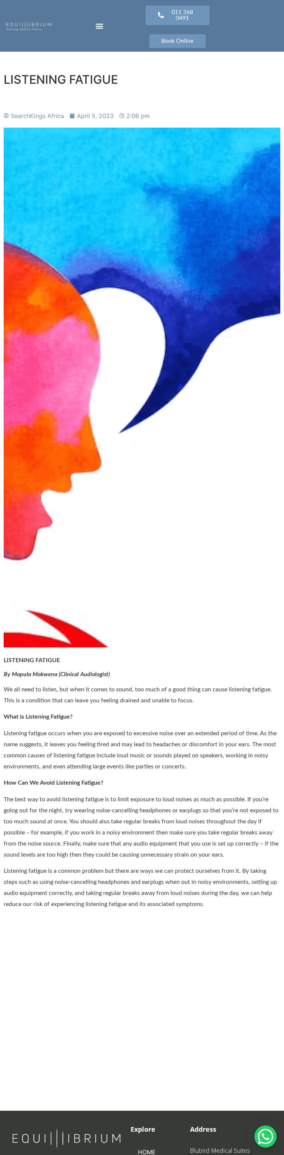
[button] (99, 26)
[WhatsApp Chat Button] (265, 1136)
